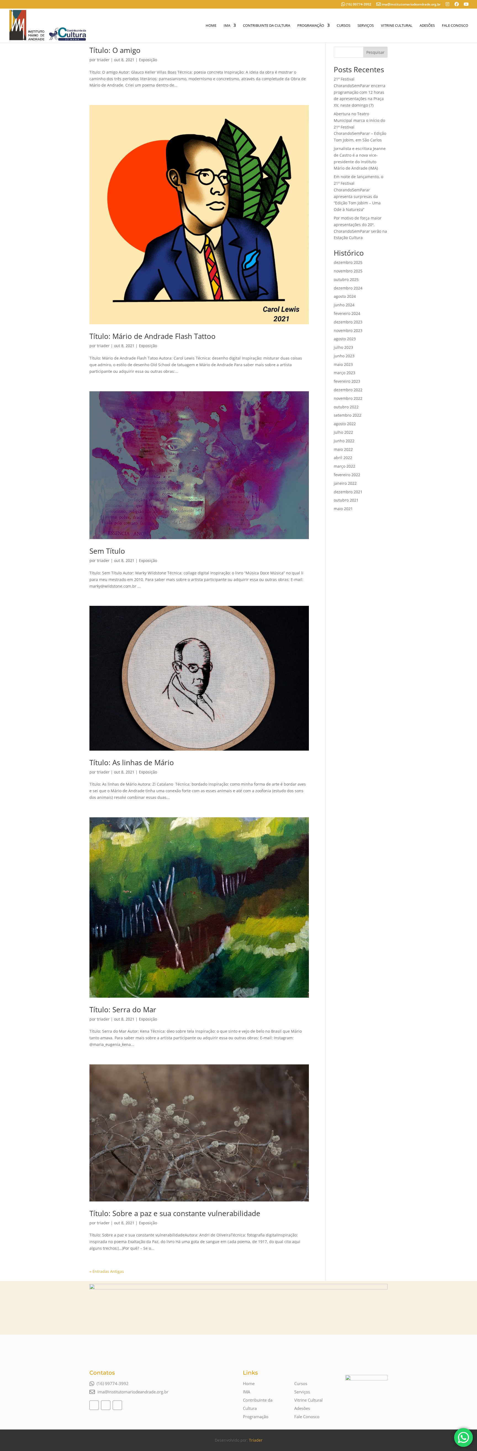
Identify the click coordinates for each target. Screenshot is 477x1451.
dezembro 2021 (348, 491)
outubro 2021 (346, 500)
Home (211, 25)
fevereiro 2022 (347, 474)
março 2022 (344, 466)
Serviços (365, 25)
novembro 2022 (348, 398)
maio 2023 (343, 364)
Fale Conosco (455, 25)
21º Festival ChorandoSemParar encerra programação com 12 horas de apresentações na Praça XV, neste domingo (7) (359, 92)
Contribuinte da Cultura (266, 25)
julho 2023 (343, 347)
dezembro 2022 (348, 389)
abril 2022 (343, 457)
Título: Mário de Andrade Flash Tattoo (152, 336)
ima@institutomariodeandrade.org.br (411, 4)
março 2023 (344, 372)
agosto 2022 (345, 423)
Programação (310, 25)
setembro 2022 (347, 415)
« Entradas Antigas (106, 1271)
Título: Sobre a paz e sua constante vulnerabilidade (174, 1213)
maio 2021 (343, 508)
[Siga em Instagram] (94, 1405)
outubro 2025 (346, 279)
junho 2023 (344, 355)
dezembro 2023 (348, 322)
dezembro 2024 (348, 288)
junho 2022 (344, 440)
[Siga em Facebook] (105, 1405)
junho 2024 (344, 304)
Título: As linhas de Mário (131, 762)
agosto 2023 (345, 338)
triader (103, 59)
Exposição (148, 59)
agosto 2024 (345, 296)
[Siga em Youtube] (117, 1405)
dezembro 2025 (348, 262)
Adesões (427, 25)
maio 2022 (343, 449)
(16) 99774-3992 (358, 4)
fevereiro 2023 (347, 381)
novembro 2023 (348, 330)
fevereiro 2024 (347, 313)
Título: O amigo (115, 50)
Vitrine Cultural (396, 25)
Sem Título (107, 551)
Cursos (343, 25)
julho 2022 (343, 432)
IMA (227, 25)
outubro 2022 (346, 406)
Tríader (256, 1440)
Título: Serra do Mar (122, 1009)
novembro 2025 (348, 271)
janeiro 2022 (345, 483)
